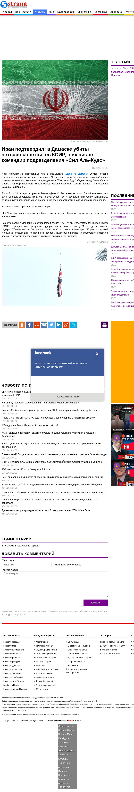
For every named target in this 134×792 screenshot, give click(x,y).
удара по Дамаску (76, 173)
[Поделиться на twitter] (51, 325)
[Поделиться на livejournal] (73, 325)
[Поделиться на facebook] (29, 325)
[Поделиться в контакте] (44, 325)
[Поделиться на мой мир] (37, 325)
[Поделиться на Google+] (66, 325)
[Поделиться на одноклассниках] (22, 325)
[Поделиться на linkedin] (59, 325)
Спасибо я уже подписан (67, 396)
